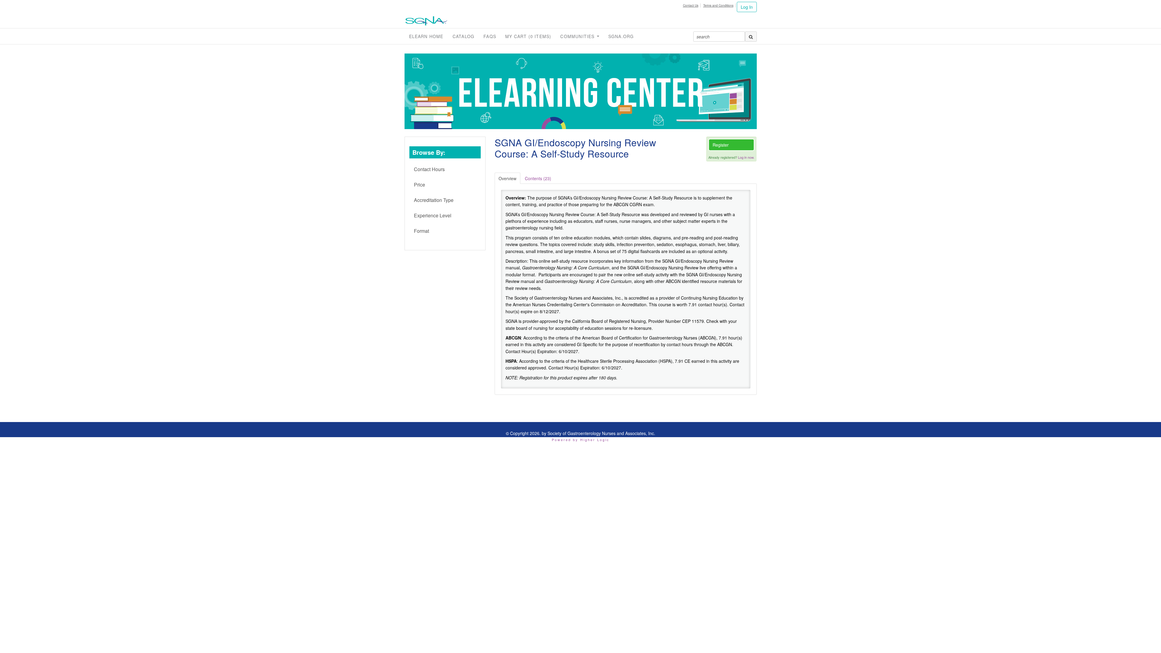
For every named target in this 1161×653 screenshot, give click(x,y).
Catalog (463, 36)
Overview (507, 178)
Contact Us (690, 5)
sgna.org (621, 36)
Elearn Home (426, 36)
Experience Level (432, 215)
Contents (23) (538, 178)
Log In (747, 7)
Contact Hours (429, 169)
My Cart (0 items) (528, 36)
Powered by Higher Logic (581, 439)
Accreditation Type (434, 200)
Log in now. (746, 157)
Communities (578, 36)
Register (721, 145)
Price (419, 184)
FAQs (489, 36)
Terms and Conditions (718, 5)
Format (421, 230)
